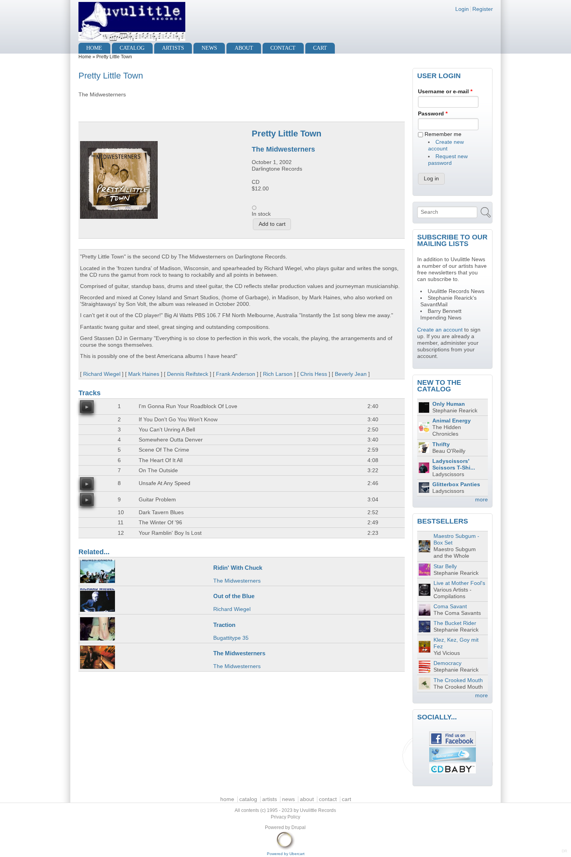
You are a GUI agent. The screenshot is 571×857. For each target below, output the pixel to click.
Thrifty (441, 444)
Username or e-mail (445, 91)
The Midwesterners (283, 149)
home (94, 48)
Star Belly (445, 566)
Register (482, 9)
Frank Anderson (235, 374)
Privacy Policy (285, 817)
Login (462, 9)
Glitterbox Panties (456, 484)
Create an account (440, 330)
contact (283, 48)
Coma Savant (450, 606)
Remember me (443, 134)
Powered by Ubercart (286, 854)
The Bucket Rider (454, 623)
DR (564, 851)
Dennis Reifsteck (187, 374)
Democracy (447, 663)
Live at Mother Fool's (459, 583)
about (244, 48)
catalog (132, 48)
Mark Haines (143, 374)
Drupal (298, 827)
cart (320, 48)
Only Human (448, 404)
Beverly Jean (351, 374)
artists (173, 48)
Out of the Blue (233, 596)
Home (84, 56)
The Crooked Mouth (458, 680)
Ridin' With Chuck (237, 567)
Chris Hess (313, 374)
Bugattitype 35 (231, 638)
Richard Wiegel (101, 374)
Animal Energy (451, 421)
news (209, 48)
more (481, 500)
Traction (224, 624)
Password (432, 114)
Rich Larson (277, 374)
